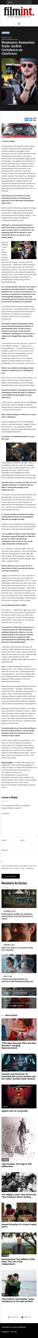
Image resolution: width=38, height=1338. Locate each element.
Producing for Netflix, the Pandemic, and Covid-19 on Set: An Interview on (17, 916)
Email (23, 840)
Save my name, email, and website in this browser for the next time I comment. (19, 867)
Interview (5, 33)
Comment (6, 813)
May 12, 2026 (8, 976)
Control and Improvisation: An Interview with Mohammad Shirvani (17, 980)
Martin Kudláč (7, 762)
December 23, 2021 (10, 911)
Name (4, 840)
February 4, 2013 (9, 945)
